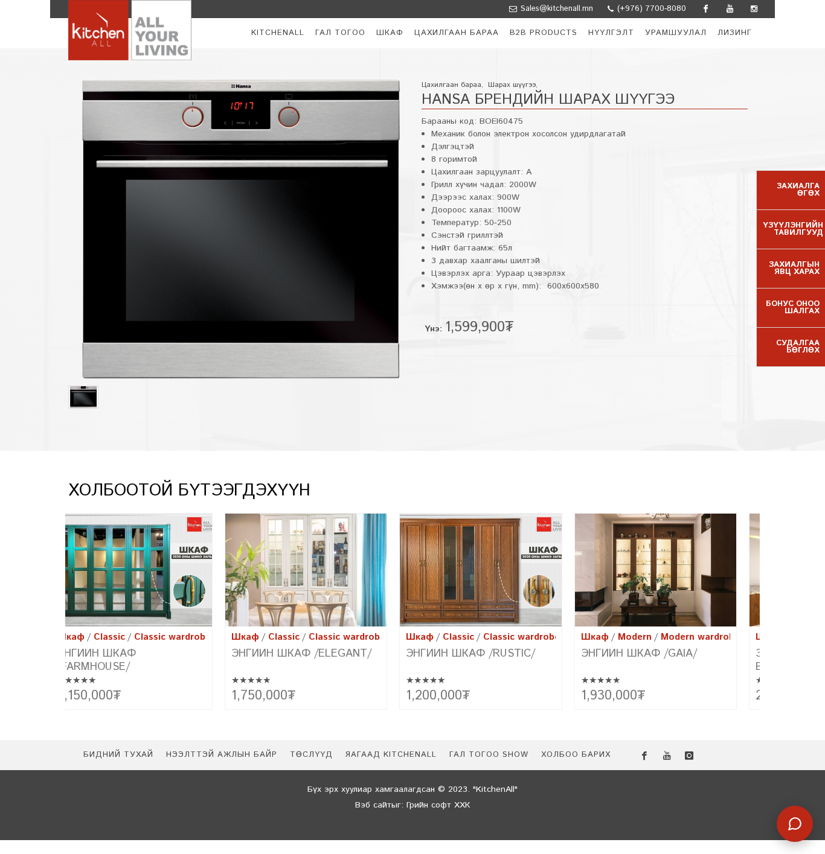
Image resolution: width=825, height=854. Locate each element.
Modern (473, 637)
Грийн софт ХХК (438, 805)
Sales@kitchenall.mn (557, 8)
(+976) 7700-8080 (650, 8)
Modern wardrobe (538, 637)
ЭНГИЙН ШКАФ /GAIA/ (477, 653)
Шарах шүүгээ (512, 85)
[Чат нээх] (795, 824)
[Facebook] (705, 9)
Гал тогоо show (488, 754)
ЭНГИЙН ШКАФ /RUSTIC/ (308, 653)
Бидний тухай (118, 754)
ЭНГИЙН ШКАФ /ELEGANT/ (139, 653)
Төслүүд (311, 754)
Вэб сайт (373, 805)
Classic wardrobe (185, 637)
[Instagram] (754, 9)
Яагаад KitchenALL (391, 754)
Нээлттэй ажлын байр (221, 754)
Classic (122, 637)
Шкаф (83, 637)
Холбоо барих (576, 754)
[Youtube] (729, 9)
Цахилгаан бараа (451, 85)
